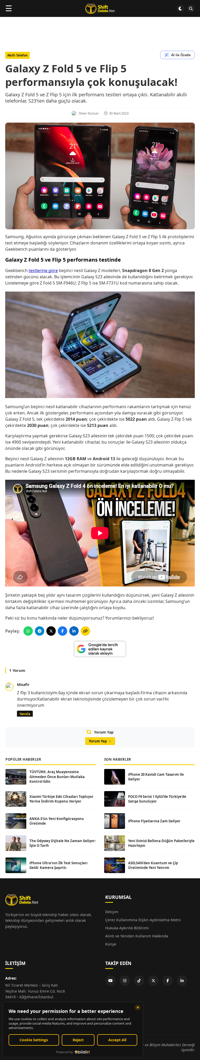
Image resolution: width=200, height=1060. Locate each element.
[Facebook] (167, 980)
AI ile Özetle (181, 55)
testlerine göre (43, 270)
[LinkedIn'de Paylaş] (74, 631)
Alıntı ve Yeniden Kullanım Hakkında (136, 935)
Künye (110, 944)
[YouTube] (110, 980)
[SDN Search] (191, 8)
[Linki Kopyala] (85, 631)
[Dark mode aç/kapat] (180, 8)
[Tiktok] (139, 980)
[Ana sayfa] (100, 8)
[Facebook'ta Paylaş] (62, 631)
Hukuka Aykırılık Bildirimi (127, 927)
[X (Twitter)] (153, 980)
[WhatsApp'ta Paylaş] (28, 631)
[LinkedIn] (182, 980)
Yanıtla (25, 714)
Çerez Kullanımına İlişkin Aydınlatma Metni (143, 919)
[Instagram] (125, 980)
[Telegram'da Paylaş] (39, 631)
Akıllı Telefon (17, 55)
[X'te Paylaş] (51, 631)
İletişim (111, 911)
